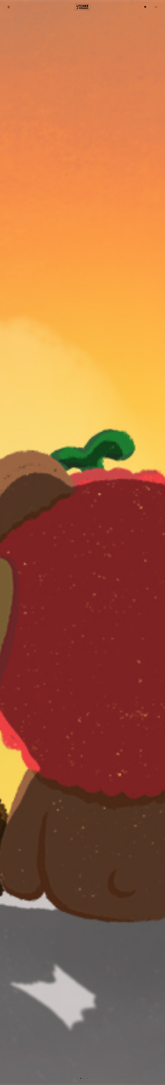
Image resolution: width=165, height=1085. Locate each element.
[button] (77, 1078)
